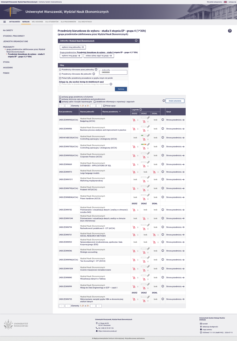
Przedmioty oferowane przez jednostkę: (78, 70)
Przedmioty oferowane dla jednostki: (76, 74)
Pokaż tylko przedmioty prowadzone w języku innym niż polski (87, 78)
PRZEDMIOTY (8, 47)
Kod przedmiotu (65, 112)
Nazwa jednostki (87, 112)
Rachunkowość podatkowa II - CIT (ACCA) (97, 228)
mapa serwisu (207, 329)
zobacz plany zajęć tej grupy (97, 56)
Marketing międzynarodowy (91, 181)
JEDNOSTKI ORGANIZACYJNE (15, 41)
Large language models (89, 173)
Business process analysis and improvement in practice (103, 130)
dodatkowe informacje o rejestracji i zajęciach (115, 102)
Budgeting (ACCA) (87, 121)
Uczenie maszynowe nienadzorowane (95, 270)
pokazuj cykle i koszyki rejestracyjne (76, 102)
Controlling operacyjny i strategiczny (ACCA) (98, 139)
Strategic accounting (88, 252)
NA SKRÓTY (8, 30)
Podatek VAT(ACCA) (88, 189)
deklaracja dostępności (210, 327)
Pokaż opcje (110, 106)
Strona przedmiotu (173, 120)
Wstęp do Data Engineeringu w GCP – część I (98, 288)
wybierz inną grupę (69, 56)
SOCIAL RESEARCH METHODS (93, 236)
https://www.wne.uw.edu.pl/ (107, 331)
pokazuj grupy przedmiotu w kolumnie (77, 97)
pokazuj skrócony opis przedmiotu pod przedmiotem (83, 99)
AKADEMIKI (8, 68)
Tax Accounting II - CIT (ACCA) (92, 261)
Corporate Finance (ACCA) (91, 157)
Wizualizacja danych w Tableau (93, 279)
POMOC (6, 73)
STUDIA (6, 62)
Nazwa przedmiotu (110, 112)
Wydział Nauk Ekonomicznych (81, 41)
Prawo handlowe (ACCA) (90, 198)
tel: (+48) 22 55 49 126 (106, 328)
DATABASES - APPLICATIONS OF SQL (95, 166)
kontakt (205, 324)
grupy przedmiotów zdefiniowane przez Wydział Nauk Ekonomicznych (26, 50)
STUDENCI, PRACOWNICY (14, 36)
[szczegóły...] (138, 120)
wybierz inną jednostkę (71, 47)
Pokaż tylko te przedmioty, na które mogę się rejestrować (85, 84)
